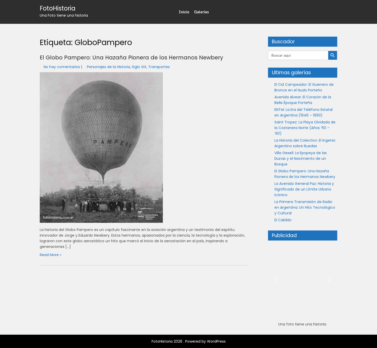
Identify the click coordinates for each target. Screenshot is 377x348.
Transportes (159, 66)
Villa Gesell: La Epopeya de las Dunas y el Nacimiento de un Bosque (300, 158)
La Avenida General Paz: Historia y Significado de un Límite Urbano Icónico (304, 189)
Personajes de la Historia (108, 66)
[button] (276, 279)
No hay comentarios (62, 66)
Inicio (184, 12)
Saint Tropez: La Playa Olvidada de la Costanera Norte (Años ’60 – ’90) (304, 128)
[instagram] (333, 12)
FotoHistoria (57, 8)
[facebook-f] (324, 12)
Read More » (50, 254)
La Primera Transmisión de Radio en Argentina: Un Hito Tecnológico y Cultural (304, 207)
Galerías (201, 12)
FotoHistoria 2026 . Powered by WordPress (189, 341)
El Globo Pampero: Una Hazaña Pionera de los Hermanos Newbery (131, 57)
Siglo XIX (139, 66)
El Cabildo (283, 220)
